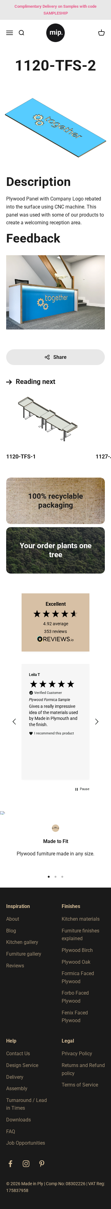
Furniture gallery (23, 954)
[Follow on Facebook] (10, 1164)
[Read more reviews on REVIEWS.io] (55, 640)
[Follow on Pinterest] (42, 1164)
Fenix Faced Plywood (75, 1017)
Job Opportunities (25, 1143)
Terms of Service (80, 1085)
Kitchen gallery (22, 942)
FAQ (10, 1131)
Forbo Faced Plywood (75, 997)
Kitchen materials (81, 919)
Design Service (22, 1065)
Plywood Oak (76, 962)
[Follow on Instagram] (26, 1164)
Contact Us (18, 1053)
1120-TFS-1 (21, 456)
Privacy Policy (77, 1053)
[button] (14, 721)
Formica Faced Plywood (78, 977)
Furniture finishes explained (80, 935)
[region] (55, 722)
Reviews (15, 966)
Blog (11, 931)
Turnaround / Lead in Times (26, 1104)
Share (60, 357)
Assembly (16, 1088)
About (12, 919)
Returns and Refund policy (83, 1069)
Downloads (18, 1120)
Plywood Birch (77, 950)
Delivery (14, 1077)
